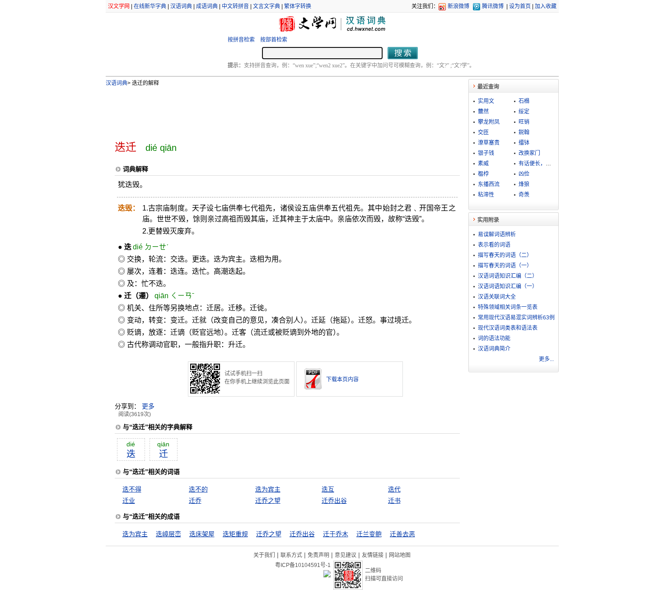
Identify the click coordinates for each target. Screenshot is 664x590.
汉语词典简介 (494, 349)
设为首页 (520, 6)
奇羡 (524, 195)
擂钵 (524, 143)
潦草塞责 (489, 143)
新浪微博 (458, 6)
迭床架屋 (202, 534)
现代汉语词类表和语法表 (508, 328)
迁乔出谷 (334, 500)
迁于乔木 (335, 534)
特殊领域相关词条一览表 (508, 307)
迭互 (328, 489)
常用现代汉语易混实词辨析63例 (516, 317)
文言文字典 (266, 6)
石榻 (524, 101)
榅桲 (483, 174)
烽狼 (524, 184)
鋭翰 (524, 132)
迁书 (394, 500)
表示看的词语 (494, 245)
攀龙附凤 (489, 122)
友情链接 (372, 555)
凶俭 (524, 174)
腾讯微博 (493, 6)
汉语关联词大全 (497, 297)
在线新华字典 (150, 6)
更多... (546, 359)
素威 (483, 163)
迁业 (128, 500)
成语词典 (207, 6)
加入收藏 (545, 6)
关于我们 (264, 555)
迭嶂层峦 (168, 534)
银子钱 (486, 153)
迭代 (394, 489)
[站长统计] (327, 575)
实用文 (486, 101)
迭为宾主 (268, 489)
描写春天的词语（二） (505, 255)
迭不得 (131, 489)
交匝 (483, 132)
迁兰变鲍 (369, 534)
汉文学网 (119, 6)
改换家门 (529, 153)
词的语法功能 (494, 338)
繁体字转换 (297, 6)
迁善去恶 (402, 534)
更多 (148, 406)
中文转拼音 (235, 6)
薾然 (483, 111)
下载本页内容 (342, 379)
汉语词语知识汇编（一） (508, 286)
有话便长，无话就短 (543, 163)
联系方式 (291, 555)
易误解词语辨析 (497, 234)
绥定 (524, 111)
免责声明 (318, 555)
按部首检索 (273, 40)
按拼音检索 (241, 40)
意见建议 (345, 555)
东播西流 (489, 184)
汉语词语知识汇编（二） (508, 276)
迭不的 (198, 489)
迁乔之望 (268, 500)
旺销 (524, 122)
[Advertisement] (272, 109)
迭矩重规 (235, 534)
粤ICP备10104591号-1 (303, 565)
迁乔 (195, 500)
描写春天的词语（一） (505, 265)
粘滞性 (486, 195)
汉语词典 (181, 6)
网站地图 (400, 555)
